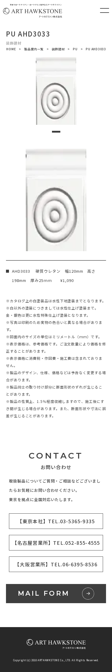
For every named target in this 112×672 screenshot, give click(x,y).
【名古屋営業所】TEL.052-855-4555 (56, 542)
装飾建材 (58, 49)
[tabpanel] (56, 91)
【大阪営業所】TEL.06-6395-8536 (56, 564)
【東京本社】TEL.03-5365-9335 (56, 521)
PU (75, 49)
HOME (11, 49)
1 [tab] (56, 132)
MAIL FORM (44, 593)
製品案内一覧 (34, 49)
